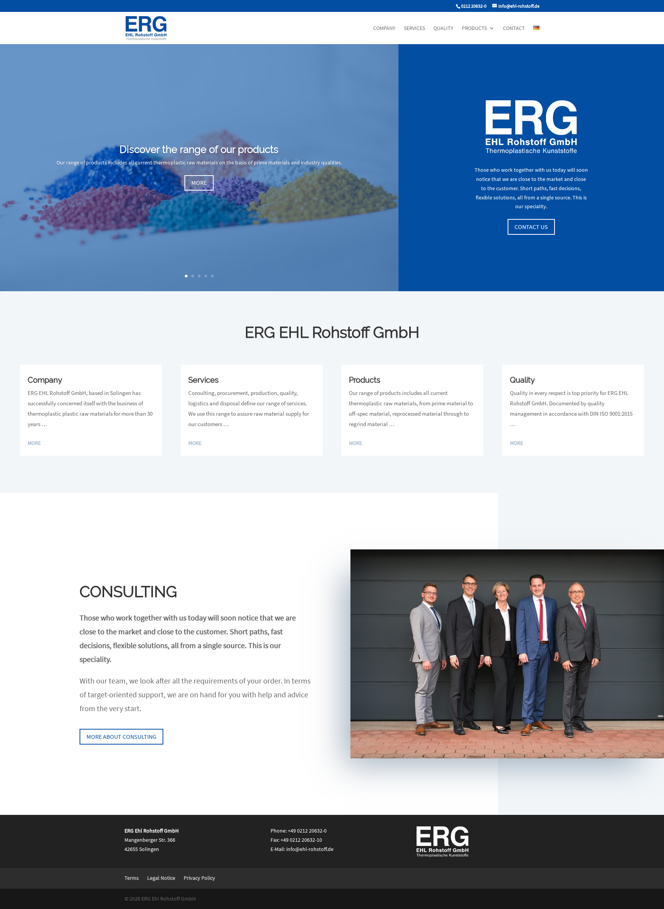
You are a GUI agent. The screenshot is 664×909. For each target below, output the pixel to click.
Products (474, 28)
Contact (514, 28)
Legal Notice (161, 877)
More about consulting (121, 736)
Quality (443, 28)
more (199, 182)
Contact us (531, 227)
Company (384, 28)
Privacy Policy (199, 877)
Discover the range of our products (199, 149)
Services (414, 28)
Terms (131, 877)
